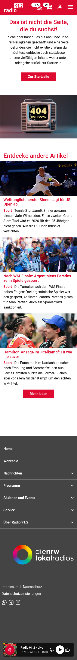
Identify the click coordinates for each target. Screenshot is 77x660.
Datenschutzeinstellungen (21, 594)
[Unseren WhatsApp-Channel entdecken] (4, 602)
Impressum (10, 587)
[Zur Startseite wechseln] (13, 8)
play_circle (60, 650)
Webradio (10, 461)
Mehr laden (38, 394)
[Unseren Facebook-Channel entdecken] (11, 602)
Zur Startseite (38, 77)
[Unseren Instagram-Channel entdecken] (18, 602)
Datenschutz (32, 587)
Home (8, 449)
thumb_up (67, 649)
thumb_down (52, 649)
